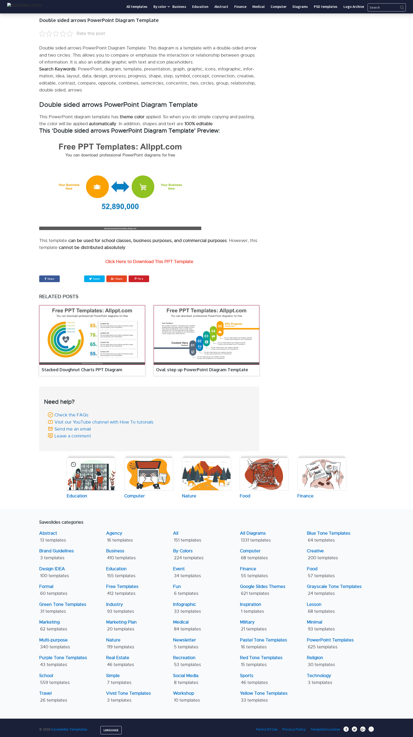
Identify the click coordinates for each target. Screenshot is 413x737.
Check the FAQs (71, 415)
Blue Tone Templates (328, 537)
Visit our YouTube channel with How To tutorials (103, 422)
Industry (120, 608)
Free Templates (122, 590)
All (187, 537)
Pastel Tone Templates (263, 643)
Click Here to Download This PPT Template (149, 261)
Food (321, 572)
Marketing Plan (121, 625)
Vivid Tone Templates (128, 697)
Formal (53, 590)
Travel (53, 697)
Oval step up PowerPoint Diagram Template (202, 369)
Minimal (321, 625)
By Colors (188, 554)
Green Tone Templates (62, 608)
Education (121, 572)
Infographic (187, 608)
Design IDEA (54, 572)
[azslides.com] (24, 5)
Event (187, 572)
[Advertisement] (329, 46)
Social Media (185, 679)
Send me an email (72, 429)
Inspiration (252, 608)
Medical (187, 625)
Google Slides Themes (262, 590)
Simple (118, 679)
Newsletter (185, 643)
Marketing (53, 625)
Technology (319, 679)
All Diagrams (255, 537)
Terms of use (266, 729)
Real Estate (120, 661)
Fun (185, 590)
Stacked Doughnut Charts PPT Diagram (82, 369)
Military (253, 625)
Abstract (52, 537)
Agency (119, 537)
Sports (254, 679)
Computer (254, 554)
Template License (325, 729)
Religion (321, 661)
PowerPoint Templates (330, 643)
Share (50, 278)
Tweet (96, 278)
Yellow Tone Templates (264, 697)
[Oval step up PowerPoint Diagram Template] (207, 335)
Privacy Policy (294, 729)
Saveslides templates (69, 729)
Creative (322, 554)
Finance (254, 572)
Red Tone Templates (261, 661)
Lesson (321, 608)
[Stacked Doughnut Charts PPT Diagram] (92, 335)
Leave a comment (72, 436)
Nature (120, 643)
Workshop (186, 697)
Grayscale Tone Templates (334, 590)
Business (121, 554)
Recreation (187, 661)
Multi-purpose (54, 643)
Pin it (140, 278)
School (54, 679)
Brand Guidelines (56, 554)
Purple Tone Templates (63, 661)
